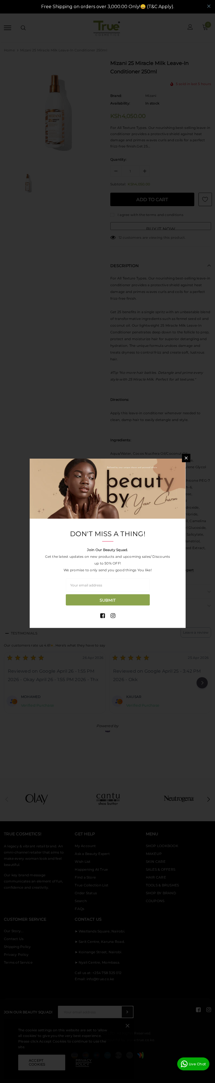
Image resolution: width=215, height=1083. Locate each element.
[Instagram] (113, 615)
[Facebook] (102, 615)
